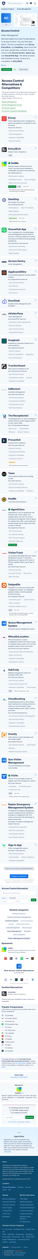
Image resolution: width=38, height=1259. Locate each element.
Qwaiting (19, 47)
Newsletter (6, 1216)
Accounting (6, 1237)
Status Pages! (7, 1208)
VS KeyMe (8, 1039)
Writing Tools (30, 1237)
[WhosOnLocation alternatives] (4, 637)
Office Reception (27, 927)
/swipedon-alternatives (9, 582)
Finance (5, 1242)
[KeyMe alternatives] (4, 499)
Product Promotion (9, 1187)
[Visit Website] (35, 117)
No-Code (8, 1229)
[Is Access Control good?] (15, 69)
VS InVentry (9, 1048)
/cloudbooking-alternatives (11, 697)
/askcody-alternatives (9, 667)
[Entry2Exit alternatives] (4, 149)
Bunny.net (19, 1251)
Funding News (7, 1210)
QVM (4, 760)
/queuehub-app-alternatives (11, 227)
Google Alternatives (26, 1205)
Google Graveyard (26, 1213)
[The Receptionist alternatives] (4, 416)
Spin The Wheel (20, 1253)
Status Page (23, 69)
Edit (4, 65)
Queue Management (14, 931)
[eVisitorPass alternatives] (4, 314)
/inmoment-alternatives (10, 387)
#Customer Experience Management (14, 111)
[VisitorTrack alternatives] (4, 553)
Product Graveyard (26, 1210)
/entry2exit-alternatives (10, 147)
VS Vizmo (8, 1027)
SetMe (18, 1093)
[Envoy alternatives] (4, 118)
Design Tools (30, 1229)
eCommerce (16, 1237)
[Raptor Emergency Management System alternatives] (4, 805)
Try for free (12, 186)
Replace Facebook (26, 1202)
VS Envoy (8, 1036)
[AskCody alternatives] (4, 670)
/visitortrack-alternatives (10, 550)
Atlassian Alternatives (27, 1208)
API (9, 1190)
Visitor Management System (19, 938)
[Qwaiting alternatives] (4, 200)
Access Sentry (18, 53)
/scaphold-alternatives (9, 338)
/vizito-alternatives (8, 773)
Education (12, 1242)
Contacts (20, 1187)
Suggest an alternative (19, 876)
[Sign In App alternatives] (4, 846)
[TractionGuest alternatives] (4, 366)
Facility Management (27, 921)
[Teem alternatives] (4, 474)
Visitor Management (19, 934)
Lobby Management (13, 927)
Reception (27, 931)
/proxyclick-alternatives (10, 438)
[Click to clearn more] (19, 1141)
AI (3, 1229)
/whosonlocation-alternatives (12, 634)
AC (6, 18)
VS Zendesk (9, 1051)
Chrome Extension (8, 1205)
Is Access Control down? (19, 1077)
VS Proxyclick (9, 1042)
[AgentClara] (4, 510)
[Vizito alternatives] (4, 776)
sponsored (8, 1151)
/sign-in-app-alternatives (10, 843)
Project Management (9, 1239)
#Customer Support (9, 108)
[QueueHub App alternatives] (4, 230)
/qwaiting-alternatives (9, 197)
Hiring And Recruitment (22, 924)
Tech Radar (24, 1199)
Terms (26, 1247)
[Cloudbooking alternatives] (4, 699)
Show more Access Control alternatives (19, 868)
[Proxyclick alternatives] (4, 440)
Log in (4, 898)
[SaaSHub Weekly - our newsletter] (27, 3)
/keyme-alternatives (8, 496)
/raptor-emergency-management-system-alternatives (16, 803)
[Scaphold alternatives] (4, 341)
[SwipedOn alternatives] (4, 585)
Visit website (6, 69)
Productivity (20, 1234)
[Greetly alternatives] (4, 734)
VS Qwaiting (9, 1015)
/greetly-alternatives (8, 732)
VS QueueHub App (11, 1024)
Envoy (31, 44)
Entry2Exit (5, 47)
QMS (4, 623)
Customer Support (11, 921)
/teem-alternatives (8, 471)
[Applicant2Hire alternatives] (4, 272)
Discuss (28, 1187)
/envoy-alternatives (8, 116)
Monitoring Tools (24, 1239)
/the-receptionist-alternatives (12, 413)
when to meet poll (18, 1255)
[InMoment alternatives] (4, 389)
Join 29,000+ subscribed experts (19, 1122)
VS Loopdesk (9, 1033)
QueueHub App (11, 56)
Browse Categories (9, 1199)
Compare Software (8, 1202)
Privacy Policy (16, 1247)
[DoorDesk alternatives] (4, 301)
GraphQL (11, 924)
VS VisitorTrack (10, 1030)
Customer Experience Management (19, 917)
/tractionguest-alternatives (11, 363)
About (4, 1190)
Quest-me (30, 53)
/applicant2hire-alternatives (11, 270)
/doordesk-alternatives (9, 298)
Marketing (29, 1234)
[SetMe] (4, 164)
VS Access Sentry (11, 1018)
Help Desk (10, 1234)
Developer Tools (19, 1229)
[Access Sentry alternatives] (4, 261)
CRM (4, 1234)
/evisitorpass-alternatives (10, 311)
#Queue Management (9, 102)
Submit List (6, 1213)
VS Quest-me (9, 1021)
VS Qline (8, 1045)
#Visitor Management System (12, 105)
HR (23, 1237)
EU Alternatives (21, 1063)
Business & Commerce (19, 913)
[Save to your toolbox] (6, 25)
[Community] (31, 3)
